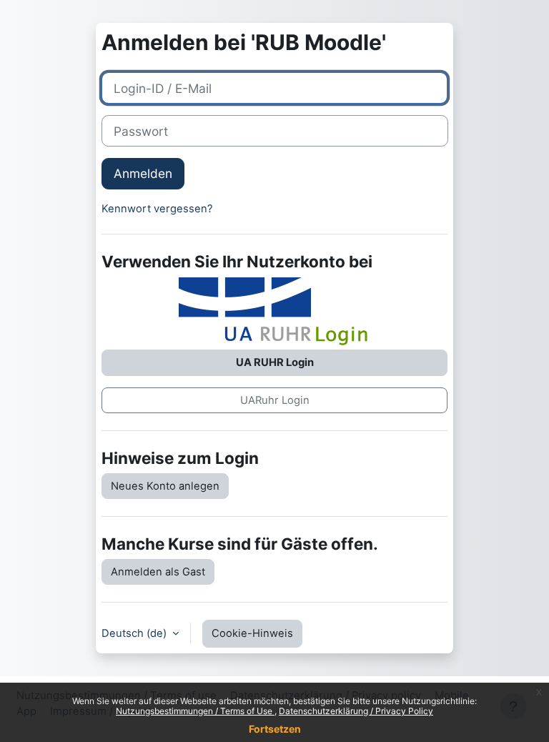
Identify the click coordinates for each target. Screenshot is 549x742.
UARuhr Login (275, 400)
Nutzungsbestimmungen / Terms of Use (195, 711)
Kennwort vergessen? (157, 208)
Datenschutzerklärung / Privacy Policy (356, 711)
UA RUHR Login (275, 362)
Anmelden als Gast (158, 571)
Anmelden (143, 173)
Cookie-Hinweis (252, 633)
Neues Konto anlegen (165, 486)
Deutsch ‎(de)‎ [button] (135, 633)
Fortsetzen (275, 729)
